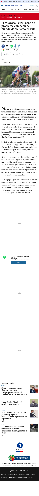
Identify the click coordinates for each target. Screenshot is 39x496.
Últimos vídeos (9, 383)
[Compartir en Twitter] (7, 46)
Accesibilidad (4, 477)
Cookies (33, 474)
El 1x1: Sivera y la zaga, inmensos (12, 17)
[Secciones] (2, 5)
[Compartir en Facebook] (3, 46)
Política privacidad (12, 474)
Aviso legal (3, 474)
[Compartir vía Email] (19, 46)
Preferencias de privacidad (26, 477)
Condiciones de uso (24, 474)
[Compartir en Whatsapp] (11, 46)
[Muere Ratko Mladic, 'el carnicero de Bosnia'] (34, 403)
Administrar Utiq (13, 477)
